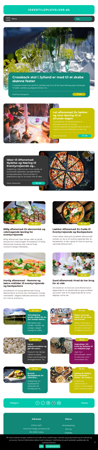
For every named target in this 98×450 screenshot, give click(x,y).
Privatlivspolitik (53, 446)
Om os (68, 429)
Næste (84, 403)
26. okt (38, 183)
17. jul (79, 94)
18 (48, 403)
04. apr (82, 310)
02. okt (35, 339)
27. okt (85, 136)
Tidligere (14, 403)
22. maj (35, 310)
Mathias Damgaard (20, 94)
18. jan (35, 369)
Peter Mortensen (60, 136)
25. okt (35, 275)
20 (59, 403)
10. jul (81, 339)
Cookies (68, 433)
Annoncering (68, 425)
